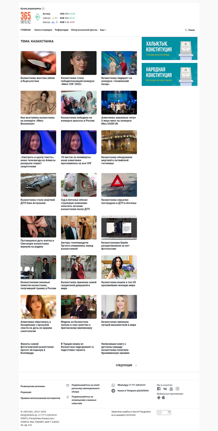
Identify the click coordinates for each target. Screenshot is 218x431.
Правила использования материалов (40, 398)
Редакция (26, 392)
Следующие (124, 365)
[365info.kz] (28, 18)
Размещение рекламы (33, 386)
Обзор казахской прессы (84, 30)
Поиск (191, 30)
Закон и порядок (43, 30)
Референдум (61, 30)
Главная (25, 30)
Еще (102, 30)
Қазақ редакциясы (31, 8)
